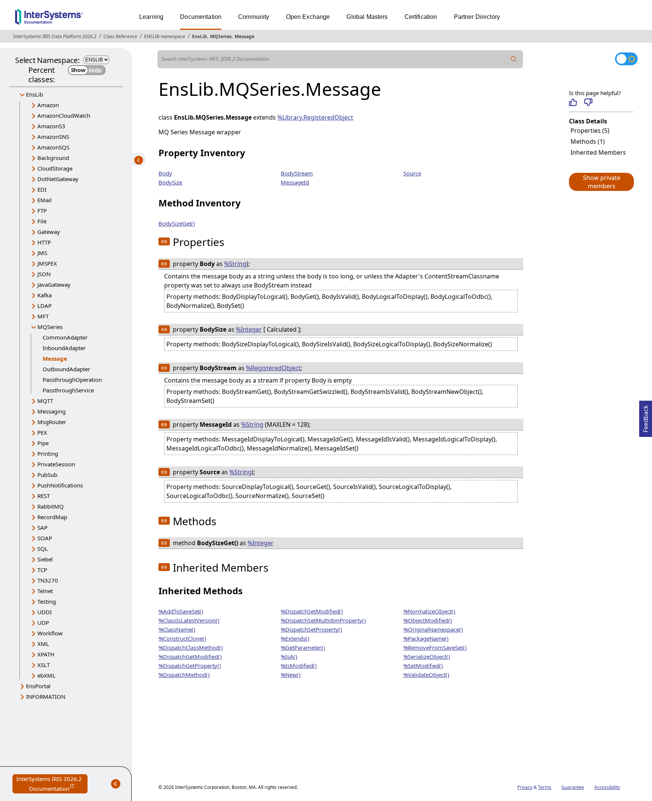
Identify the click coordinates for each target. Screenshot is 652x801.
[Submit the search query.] (514, 59)
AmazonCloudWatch (63, 115)
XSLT (43, 665)
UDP (43, 622)
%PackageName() (426, 638)
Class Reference (120, 36)
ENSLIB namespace (164, 36)
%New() (291, 674)
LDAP (44, 305)
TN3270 (47, 580)
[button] (601, 182)
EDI (41, 189)
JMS (42, 253)
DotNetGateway (57, 179)
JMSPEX (47, 263)
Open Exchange (308, 17)
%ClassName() (176, 629)
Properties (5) (589, 130)
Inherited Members (598, 152)
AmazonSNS (53, 136)
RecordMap (52, 517)
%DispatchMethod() (184, 674)
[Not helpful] (588, 102)
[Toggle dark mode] (626, 58)
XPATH (45, 654)
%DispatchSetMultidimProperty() (323, 620)
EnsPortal (38, 686)
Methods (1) (587, 141)
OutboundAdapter (66, 369)
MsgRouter (51, 422)
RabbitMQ (50, 506)
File (41, 221)
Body (165, 173)
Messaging (51, 411)
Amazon (48, 105)
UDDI (44, 612)
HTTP (44, 242)
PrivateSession (56, 464)
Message (244, 36)
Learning (151, 17)
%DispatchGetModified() (190, 656)
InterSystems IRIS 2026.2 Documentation (52, 784)
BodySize (170, 182)
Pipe (43, 443)
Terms (544, 787)
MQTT (45, 400)
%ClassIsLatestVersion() (189, 620)
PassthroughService (68, 390)
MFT (43, 316)
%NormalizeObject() (429, 611)
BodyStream (297, 173)
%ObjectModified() (427, 620)
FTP (42, 210)
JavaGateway (54, 284)
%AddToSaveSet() (180, 611)
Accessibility (607, 787)
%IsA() (289, 656)
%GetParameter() (303, 647)
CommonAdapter (65, 337)
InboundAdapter (64, 348)
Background (53, 157)
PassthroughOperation (72, 379)
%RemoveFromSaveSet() (435, 647)
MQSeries (221, 36)
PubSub (47, 474)
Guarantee (572, 787)
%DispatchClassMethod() (190, 647)
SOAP (44, 538)
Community (253, 17)
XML (43, 643)
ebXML (46, 675)
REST (43, 496)
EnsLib (199, 36)
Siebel (45, 559)
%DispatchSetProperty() (311, 629)
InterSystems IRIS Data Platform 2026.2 (55, 36)
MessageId (295, 182)
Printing (47, 453)
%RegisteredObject (273, 368)
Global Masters (367, 17)
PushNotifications (60, 485)
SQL (42, 548)
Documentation (200, 17)
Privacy (524, 787)
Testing (46, 601)
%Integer (249, 329)
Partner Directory (477, 17)
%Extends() (295, 638)
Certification (420, 17)
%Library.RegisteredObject (315, 117)
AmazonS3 (51, 126)
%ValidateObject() (426, 674)
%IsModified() (299, 665)
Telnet (45, 591)
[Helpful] (573, 102)
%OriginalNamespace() (433, 629)
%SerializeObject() (426, 656)
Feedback (645, 416)
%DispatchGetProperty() (189, 665)
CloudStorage (54, 168)
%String (235, 264)
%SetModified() (423, 665)
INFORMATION (45, 696)
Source (412, 173)
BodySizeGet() (176, 223)
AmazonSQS (53, 147)
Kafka (44, 295)
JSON (44, 274)
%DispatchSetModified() (312, 611)
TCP (42, 569)
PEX (42, 432)
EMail (44, 200)
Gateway (48, 231)
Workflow (50, 633)
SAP (42, 527)
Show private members (601, 182)
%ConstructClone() (182, 638)
